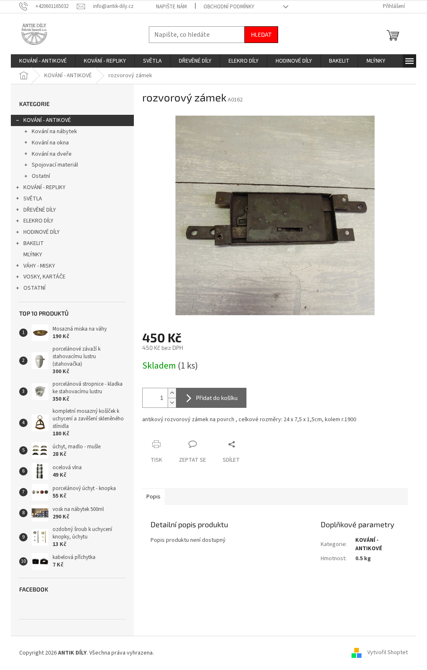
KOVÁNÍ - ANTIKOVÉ (47, 120)
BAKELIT (33, 243)
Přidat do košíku (217, 397)
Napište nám (171, 6)
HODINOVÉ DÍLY (41, 232)
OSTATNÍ (34, 288)
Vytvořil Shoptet (387, 653)
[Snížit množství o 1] (172, 402)
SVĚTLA (32, 199)
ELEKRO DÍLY (38, 221)
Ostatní (41, 176)
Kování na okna (50, 143)
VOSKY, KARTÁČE (44, 277)
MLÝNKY (32, 254)
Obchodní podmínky (228, 6)
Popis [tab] (153, 497)
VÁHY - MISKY (39, 266)
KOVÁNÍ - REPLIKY (44, 187)
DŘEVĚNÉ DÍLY (39, 210)
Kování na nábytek (54, 131)
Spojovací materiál (55, 165)
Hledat (261, 34)
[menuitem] (43, 61)
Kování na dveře (52, 154)
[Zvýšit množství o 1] (172, 393)
